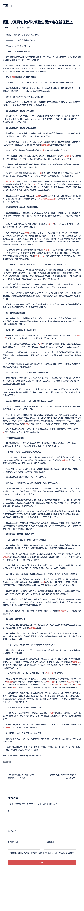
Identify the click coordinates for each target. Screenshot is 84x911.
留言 (10, 811)
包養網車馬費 (11, 181)
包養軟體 (9, 682)
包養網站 (75, 662)
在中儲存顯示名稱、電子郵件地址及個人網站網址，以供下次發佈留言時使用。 (43, 853)
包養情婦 (64, 460)
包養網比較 (45, 145)
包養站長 (32, 628)
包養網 (34, 184)
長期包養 (49, 673)
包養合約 (50, 224)
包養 (13, 77)
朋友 (28, 28)
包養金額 (70, 682)
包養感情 (6, 557)
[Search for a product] (78, 5)
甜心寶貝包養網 (59, 685)
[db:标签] (7, 762)
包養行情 (68, 156)
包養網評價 (8, 727)
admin (7, 28)
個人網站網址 (49, 842)
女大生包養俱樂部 (48, 199)
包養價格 (47, 250)
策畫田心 (8, 5)
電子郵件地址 (13, 842)
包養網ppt (51, 682)
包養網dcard (39, 256)
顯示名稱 (12, 831)
